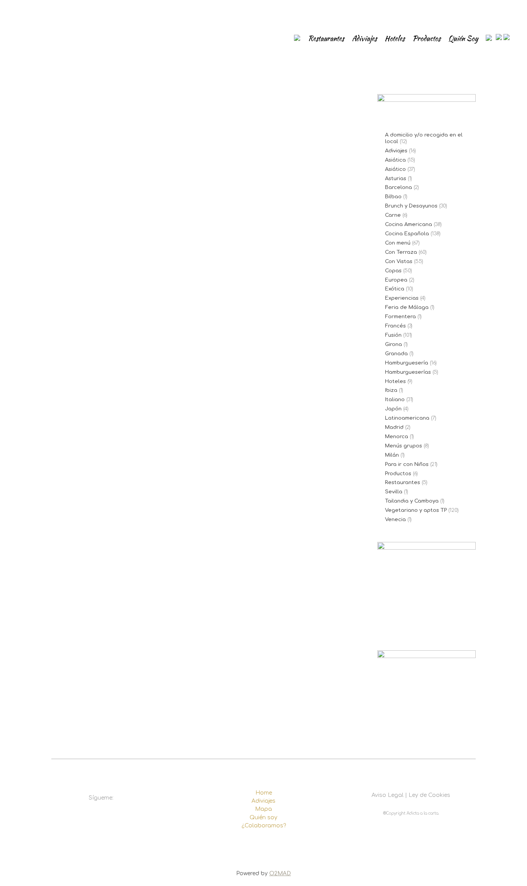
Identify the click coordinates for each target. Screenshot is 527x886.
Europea (396, 280)
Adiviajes (396, 151)
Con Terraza (401, 252)
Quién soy (263, 817)
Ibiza (391, 390)
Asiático (395, 169)
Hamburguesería (406, 363)
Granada (396, 353)
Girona (393, 344)
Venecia (395, 519)
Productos (398, 473)
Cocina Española (407, 233)
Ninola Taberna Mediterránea (119, 293)
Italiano (395, 399)
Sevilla (393, 491)
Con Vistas (398, 261)
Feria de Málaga (407, 307)
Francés (395, 326)
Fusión (393, 335)
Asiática (395, 160)
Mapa (263, 809)
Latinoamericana (407, 418)
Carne (393, 215)
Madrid (394, 427)
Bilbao (393, 196)
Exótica (394, 289)
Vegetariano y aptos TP (416, 510)
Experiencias (402, 298)
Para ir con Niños (407, 464)
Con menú (397, 243)
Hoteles (395, 381)
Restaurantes (402, 482)
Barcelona (398, 187)
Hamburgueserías (408, 372)
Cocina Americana (408, 224)
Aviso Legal (388, 795)
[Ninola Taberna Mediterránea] (125, 200)
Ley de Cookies (429, 795)
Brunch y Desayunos (411, 206)
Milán (392, 455)
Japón (393, 409)
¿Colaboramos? (264, 826)
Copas (393, 270)
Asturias (395, 178)
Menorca (396, 436)
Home (263, 793)
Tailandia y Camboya (412, 501)
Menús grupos (403, 446)
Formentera (400, 316)
